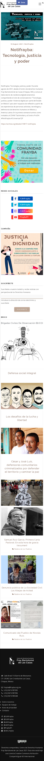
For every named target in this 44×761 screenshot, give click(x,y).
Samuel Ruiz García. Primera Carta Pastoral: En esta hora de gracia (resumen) (22, 543)
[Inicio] (11, 4)
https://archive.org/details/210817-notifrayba (18, 124)
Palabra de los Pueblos (23, 549)
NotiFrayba (29, 44)
